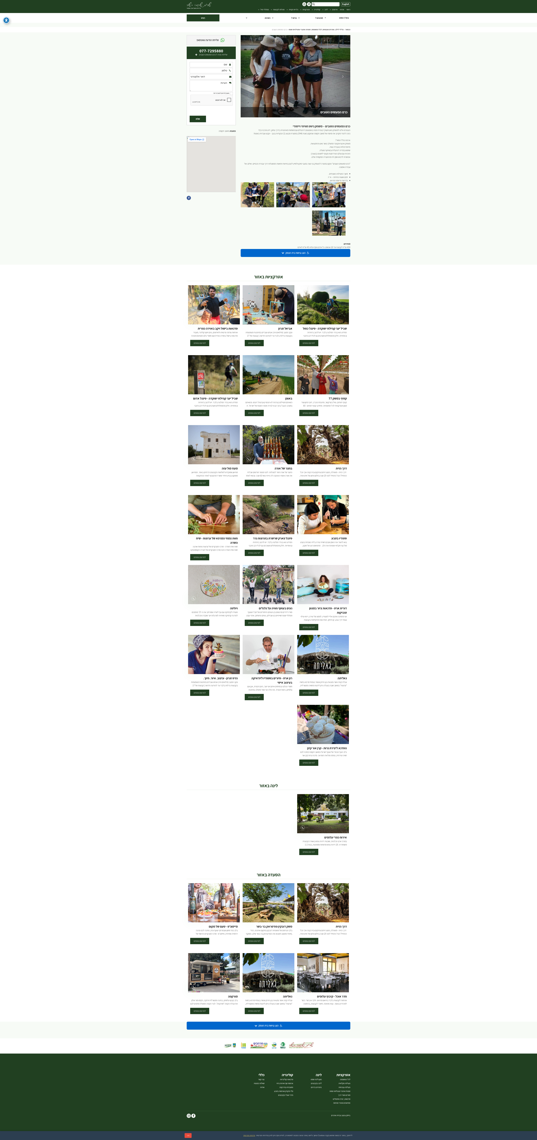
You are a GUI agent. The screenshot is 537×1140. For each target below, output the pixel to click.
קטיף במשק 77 (338, 398)
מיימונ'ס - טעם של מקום (223, 926)
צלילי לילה (339, 29)
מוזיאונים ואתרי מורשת (341, 1103)
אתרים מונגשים (329, 29)
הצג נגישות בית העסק (296, 252)
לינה (326, 9)
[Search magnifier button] (313, 4)
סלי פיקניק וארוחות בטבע (283, 1091)
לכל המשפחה (316, 29)
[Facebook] (193, 1116)
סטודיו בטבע (339, 538)
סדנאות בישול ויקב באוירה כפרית (218, 328)
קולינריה (317, 9)
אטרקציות (306, 9)
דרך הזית (341, 468)
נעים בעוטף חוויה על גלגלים (275, 608)
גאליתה (342, 678)
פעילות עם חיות (344, 1087)
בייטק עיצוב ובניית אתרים (340, 1115)
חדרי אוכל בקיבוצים (285, 1095)
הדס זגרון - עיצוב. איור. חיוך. (220, 678)
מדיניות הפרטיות (249, 1135)
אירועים (335, 9)
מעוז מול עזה (230, 468)
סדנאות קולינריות (286, 1079)
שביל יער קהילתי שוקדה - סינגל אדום (215, 398)
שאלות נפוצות (259, 1083)
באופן (288, 398)
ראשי (348, 9)
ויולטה (234, 608)
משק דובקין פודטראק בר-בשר (274, 926)
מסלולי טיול (264, 9)
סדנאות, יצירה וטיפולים (341, 1099)
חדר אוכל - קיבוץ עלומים (332, 996)
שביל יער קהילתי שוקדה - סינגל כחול (325, 328)
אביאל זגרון (285, 328)
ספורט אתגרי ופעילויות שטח (300, 29)
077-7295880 (211, 50)
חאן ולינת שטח (316, 1079)
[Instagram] (189, 1116)
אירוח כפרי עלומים (335, 837)
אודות (342, 9)
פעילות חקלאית (344, 1083)
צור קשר (261, 1079)
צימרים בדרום (316, 1087)
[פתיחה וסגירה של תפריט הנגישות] (6, 20)
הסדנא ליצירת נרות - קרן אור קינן (327, 748)
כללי (261, 1075)
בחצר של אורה (283, 468)
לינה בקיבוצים (316, 1083)
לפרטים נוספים (309, 343)
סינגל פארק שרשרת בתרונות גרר (272, 538)
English (345, 4)
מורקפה (233, 996)
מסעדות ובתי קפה (286, 1087)
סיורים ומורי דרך (344, 1095)
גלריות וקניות (293, 9)
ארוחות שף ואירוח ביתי (284, 1083)
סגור (188, 1136)
